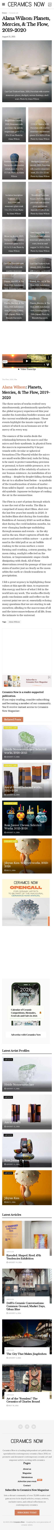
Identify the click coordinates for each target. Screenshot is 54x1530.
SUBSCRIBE (16, 778)
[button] (16, 753)
